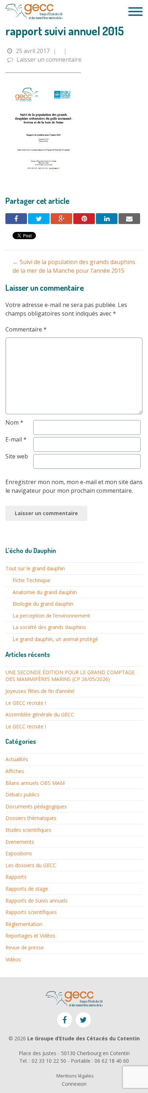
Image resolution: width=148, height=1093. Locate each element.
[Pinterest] (84, 218)
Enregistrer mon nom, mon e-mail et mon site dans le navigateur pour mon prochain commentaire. (74, 486)
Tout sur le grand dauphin (35, 568)
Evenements (19, 841)
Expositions (18, 853)
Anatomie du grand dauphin (45, 592)
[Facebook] (16, 218)
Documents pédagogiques (36, 806)
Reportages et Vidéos (30, 935)
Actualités (16, 759)
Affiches (14, 771)
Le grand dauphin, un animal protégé (55, 639)
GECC (33, 11)
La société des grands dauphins (49, 627)
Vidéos (13, 959)
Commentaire (26, 329)
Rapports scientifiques (31, 912)
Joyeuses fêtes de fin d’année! (39, 691)
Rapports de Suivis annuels (36, 900)
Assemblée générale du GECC (39, 714)
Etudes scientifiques (28, 829)
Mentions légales (75, 1076)
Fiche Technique (31, 580)
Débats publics (22, 794)
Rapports (16, 876)
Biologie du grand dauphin (43, 603)
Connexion (74, 1083)
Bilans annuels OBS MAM (35, 783)
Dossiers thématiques (30, 818)
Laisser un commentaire (49, 59)
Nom (14, 422)
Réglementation (23, 924)
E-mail (16, 439)
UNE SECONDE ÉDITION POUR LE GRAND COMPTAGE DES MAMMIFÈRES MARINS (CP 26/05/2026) (70, 676)
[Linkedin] (106, 218)
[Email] (129, 218)
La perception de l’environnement (51, 615)
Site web (16, 456)
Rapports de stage (26, 888)
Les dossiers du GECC (30, 865)
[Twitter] (39, 218)
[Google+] (61, 218)
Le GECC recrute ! (25, 702)
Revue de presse (24, 947)
